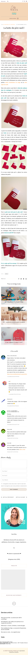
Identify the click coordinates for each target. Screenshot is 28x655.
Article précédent (8, 497)
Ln (9, 381)
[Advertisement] (13, 580)
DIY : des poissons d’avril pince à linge (14, 302)
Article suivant (20, 497)
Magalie (9, 399)
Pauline (9, 429)
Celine (9, 443)
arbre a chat (22, 449)
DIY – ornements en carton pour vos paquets (14, 322)
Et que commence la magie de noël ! (14, 342)
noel (6, 273)
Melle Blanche (12, 355)
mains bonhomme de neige (12, 82)
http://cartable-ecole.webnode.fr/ (13, 411)
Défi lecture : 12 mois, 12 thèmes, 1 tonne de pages (13, 625)
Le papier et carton (9, 24)
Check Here (8, 643)
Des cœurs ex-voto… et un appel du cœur (10, 632)
